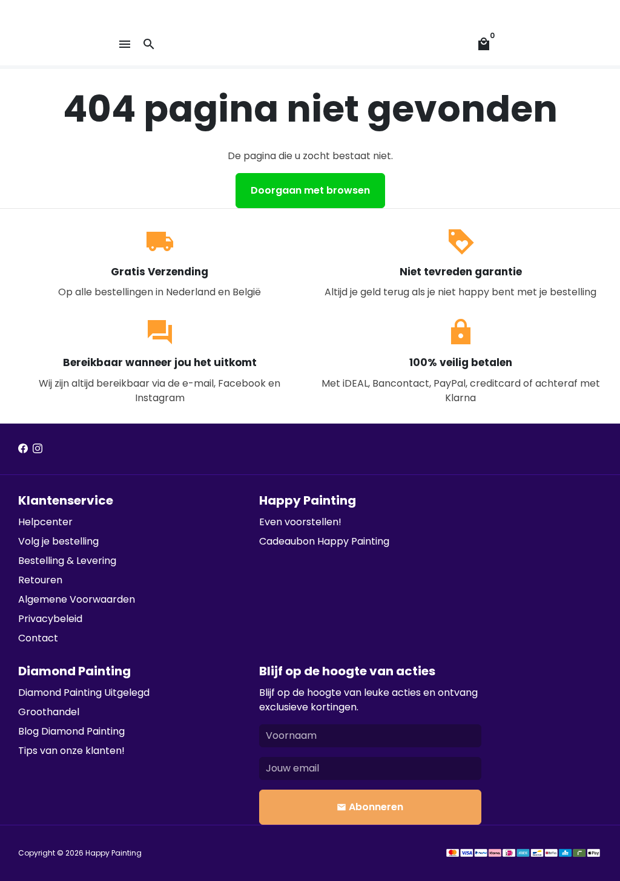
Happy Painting (113, 853)
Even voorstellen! (300, 522)
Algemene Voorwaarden (76, 599)
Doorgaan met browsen (310, 190)
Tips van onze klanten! (71, 751)
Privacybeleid (50, 619)
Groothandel (48, 712)
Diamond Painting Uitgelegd (84, 692)
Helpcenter (45, 522)
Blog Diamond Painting (71, 731)
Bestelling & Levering (67, 561)
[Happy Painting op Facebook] (23, 449)
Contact (38, 638)
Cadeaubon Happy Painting (324, 541)
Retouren (40, 580)
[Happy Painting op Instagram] (37, 449)
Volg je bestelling (58, 541)
